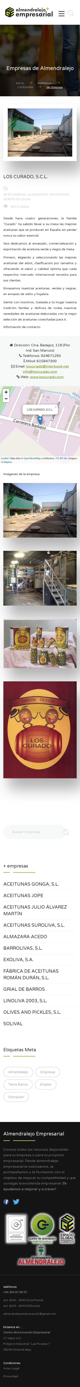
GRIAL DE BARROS (24, 989)
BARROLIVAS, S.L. (23, 948)
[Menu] (61, 15)
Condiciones (11, 1363)
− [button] (6, 399)
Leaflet (4, 458)
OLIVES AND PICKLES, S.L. (32, 1012)
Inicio (20, 83)
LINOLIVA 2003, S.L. (25, 1001)
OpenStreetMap (32, 458)
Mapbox (8, 462)
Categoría (25, 87)
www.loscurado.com (47, 377)
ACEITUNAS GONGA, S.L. (31, 884)
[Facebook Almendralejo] (6, 1201)
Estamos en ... (12, 1327)
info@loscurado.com (40, 371)
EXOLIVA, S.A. (18, 960)
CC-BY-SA (61, 458)
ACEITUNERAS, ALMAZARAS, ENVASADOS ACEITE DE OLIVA (36, 197)
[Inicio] (30, 12)
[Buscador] (69, 14)
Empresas (45, 83)
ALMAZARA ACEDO (25, 937)
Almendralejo (18, 1072)
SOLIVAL (13, 1024)
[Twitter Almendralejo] (16, 1201)
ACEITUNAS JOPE (23, 895)
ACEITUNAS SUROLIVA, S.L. (34, 925)
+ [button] (6, 392)
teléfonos (10, 1287)
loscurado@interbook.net (47, 366)
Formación (16, 1097)
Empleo (46, 1084)
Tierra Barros (18, 1084)
